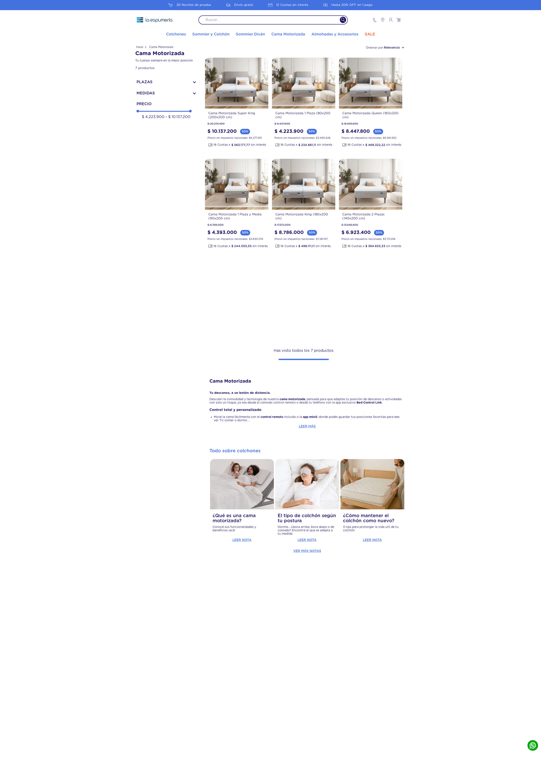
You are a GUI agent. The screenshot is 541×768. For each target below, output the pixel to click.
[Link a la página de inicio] (141, 47)
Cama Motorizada (161, 47)
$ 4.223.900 (153, 117)
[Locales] (381, 20)
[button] (166, 82)
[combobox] (273, 19)
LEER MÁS (307, 426)
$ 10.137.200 (177, 117)
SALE (370, 34)
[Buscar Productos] (340, 20)
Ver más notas (307, 551)
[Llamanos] (375, 20)
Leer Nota (241, 540)
